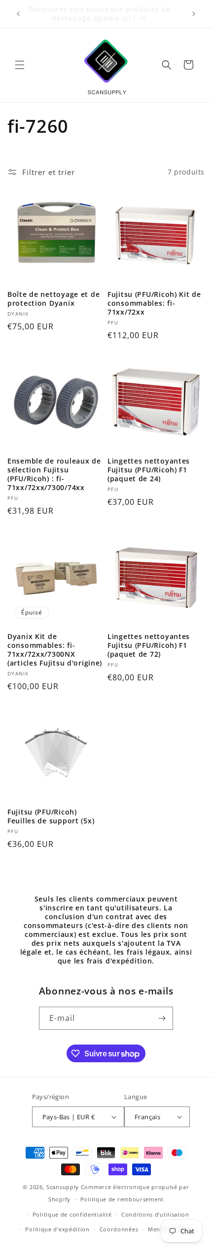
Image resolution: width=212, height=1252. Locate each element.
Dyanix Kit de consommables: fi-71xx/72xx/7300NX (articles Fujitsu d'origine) (54, 650)
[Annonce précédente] (18, 14)
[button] (20, 65)
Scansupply (62, 1187)
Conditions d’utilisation (155, 1214)
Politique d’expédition (57, 1229)
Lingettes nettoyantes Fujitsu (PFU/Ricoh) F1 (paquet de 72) (148, 645)
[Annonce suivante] (194, 14)
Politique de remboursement (122, 1199)
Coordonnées (119, 1229)
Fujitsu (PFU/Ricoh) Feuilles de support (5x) (50, 816)
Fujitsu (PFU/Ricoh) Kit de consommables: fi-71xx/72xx (154, 303)
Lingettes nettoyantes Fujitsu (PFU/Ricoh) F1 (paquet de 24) (148, 470)
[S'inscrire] (162, 1018)
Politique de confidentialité (72, 1214)
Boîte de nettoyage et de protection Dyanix (53, 299)
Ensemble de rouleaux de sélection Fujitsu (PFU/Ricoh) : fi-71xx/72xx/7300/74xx (54, 474)
